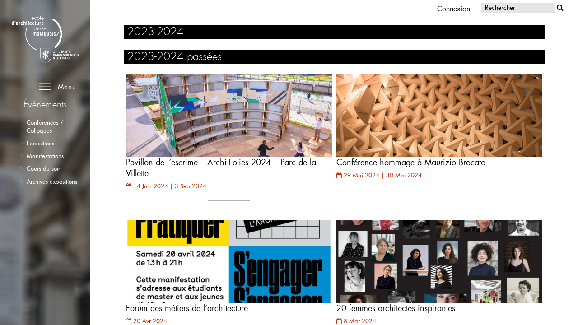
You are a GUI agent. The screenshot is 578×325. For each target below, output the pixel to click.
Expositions (40, 143)
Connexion (453, 8)
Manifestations (45, 155)
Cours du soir (43, 168)
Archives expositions (52, 181)
